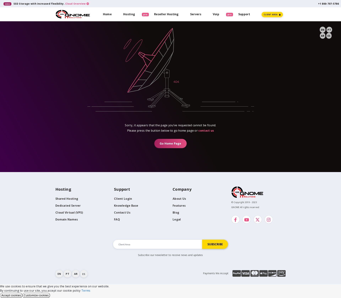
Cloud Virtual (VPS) (69, 212)
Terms (85, 291)
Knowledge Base (126, 206)
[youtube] (246, 219)
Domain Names (66, 219)
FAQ (117, 219)
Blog (176, 212)
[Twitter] (257, 219)
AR (322, 35)
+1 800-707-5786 (328, 3)
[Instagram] (268, 219)
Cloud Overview (75, 3)
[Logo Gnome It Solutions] (72, 14)
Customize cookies (36, 295)
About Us (179, 199)
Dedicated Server (68, 206)
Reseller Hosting (166, 14)
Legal (177, 219)
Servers (195, 14)
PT (329, 29)
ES (329, 35)
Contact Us (122, 212)
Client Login (123, 199)
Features (179, 206)
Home (107, 14)
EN (322, 29)
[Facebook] (235, 219)
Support (244, 14)
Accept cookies (11, 295)
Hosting (129, 14)
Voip (216, 14)
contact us (206, 131)
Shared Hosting (66, 199)
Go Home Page (170, 143)
